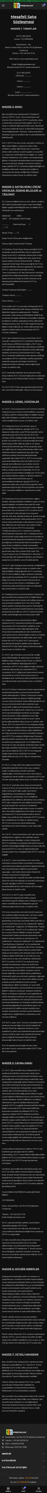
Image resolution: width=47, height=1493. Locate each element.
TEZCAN (28, 1478)
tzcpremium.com (31, 59)
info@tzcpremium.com (26, 64)
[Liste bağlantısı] (23, 1437)
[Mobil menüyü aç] (3, 5)
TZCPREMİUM (23, 1482)
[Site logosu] (23, 5)
